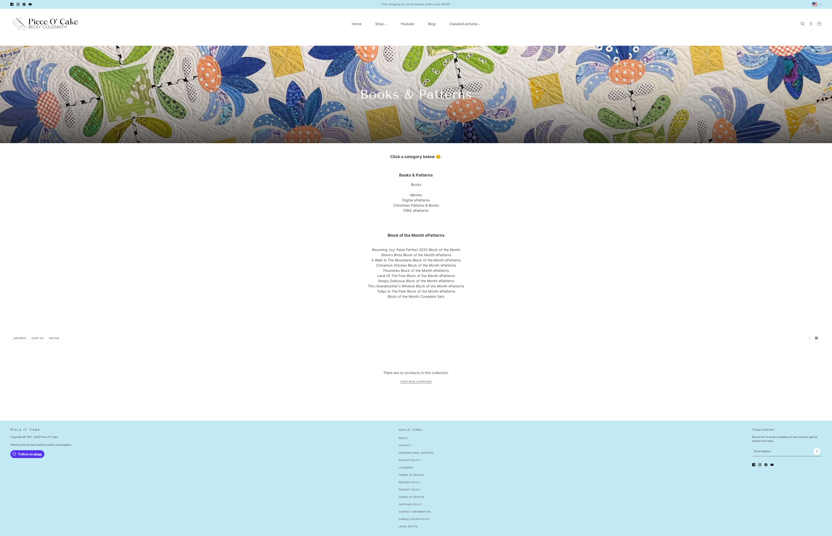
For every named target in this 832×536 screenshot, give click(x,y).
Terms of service (412, 497)
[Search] (802, 23)
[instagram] (18, 4)
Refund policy (409, 482)
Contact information (415, 511)
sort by (37, 338)
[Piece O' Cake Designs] (45, 24)
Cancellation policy (414, 519)
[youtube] (30, 4)
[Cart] (819, 23)
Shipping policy (410, 504)
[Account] (811, 23)
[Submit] (817, 451)
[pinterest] (24, 4)
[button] (808, 338)
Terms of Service (412, 474)
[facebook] (12, 4)
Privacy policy (410, 489)
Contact (405, 445)
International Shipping (416, 452)
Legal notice (408, 526)
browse (20, 338)
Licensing (406, 467)
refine (54, 338)
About (403, 438)
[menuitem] (356, 23)
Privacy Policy (410, 460)
